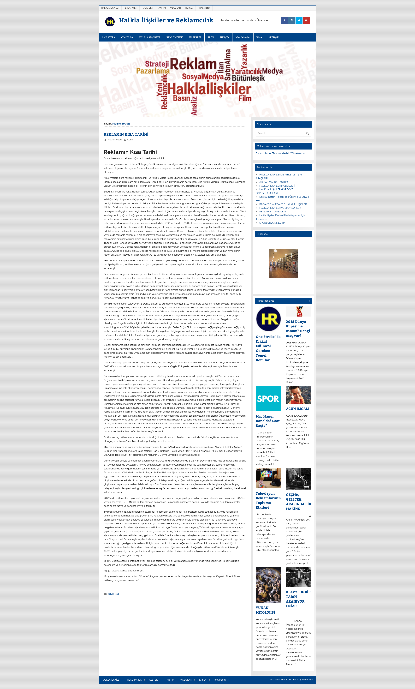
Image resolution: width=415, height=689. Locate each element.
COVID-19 (127, 37)
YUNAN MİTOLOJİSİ (265, 610)
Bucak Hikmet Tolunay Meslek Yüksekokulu (280, 153)
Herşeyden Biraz (265, 301)
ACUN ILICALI (297, 408)
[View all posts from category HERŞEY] (308, 301)
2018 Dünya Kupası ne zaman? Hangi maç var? (298, 328)
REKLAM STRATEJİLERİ (272, 211)
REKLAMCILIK (130, 8)
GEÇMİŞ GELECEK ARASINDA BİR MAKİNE (298, 501)
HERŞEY (189, 8)
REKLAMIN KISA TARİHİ (126, 134)
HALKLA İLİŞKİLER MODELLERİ (277, 185)
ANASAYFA (108, 37)
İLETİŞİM (274, 37)
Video (259, 37)
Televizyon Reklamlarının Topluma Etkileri (268, 500)
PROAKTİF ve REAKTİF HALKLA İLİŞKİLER (283, 204)
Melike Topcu (115, 139)
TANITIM (161, 8)
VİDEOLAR (175, 8)
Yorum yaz (113, 594)
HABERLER (147, 8)
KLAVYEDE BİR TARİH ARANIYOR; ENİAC (298, 599)
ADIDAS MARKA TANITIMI (274, 182)
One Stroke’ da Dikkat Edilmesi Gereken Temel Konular (268, 348)
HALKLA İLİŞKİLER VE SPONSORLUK (280, 207)
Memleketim (204, 8)
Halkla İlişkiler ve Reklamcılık (166, 20)
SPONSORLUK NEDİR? (272, 222)
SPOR (211, 37)
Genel (130, 139)
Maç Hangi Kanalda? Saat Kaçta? (268, 421)
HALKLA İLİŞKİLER (110, 8)
